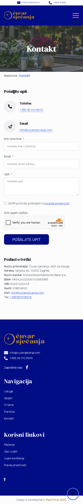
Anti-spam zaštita (16, 213)
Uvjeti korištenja (14, 458)
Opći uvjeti (10, 451)
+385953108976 (21, 297)
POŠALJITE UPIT (26, 239)
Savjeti (8, 398)
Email (7, 156)
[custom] (27, 367)
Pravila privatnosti (15, 465)
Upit (6, 174)
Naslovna (10, 75)
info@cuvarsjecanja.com (27, 293)
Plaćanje (9, 444)
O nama (8, 405)
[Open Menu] (76, 15)
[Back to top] (73, 494)
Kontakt (9, 418)
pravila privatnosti (57, 203)
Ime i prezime (13, 139)
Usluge (8, 391)
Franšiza (9, 411)
